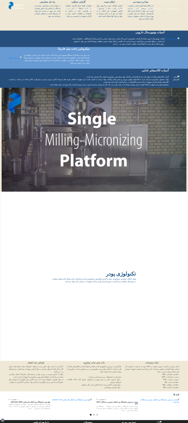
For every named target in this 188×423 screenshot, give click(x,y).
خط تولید (151, 2)
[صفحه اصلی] (94, 3)
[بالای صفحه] (2, 420)
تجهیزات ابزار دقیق (72, 8)
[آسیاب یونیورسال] (172, 38)
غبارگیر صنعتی (108, 8)
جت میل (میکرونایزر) (153, 8)
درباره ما (165, 2)
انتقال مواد (122, 8)
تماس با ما (129, 2)
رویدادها (137, 2)
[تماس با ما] (92, 3)
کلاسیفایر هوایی (136, 8)
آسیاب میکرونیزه (172, 8)
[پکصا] (16, 5)
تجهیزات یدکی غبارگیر (91, 8)
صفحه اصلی (174, 2)
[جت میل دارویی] (15, 57)
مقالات (144, 2)
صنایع (158, 2)
